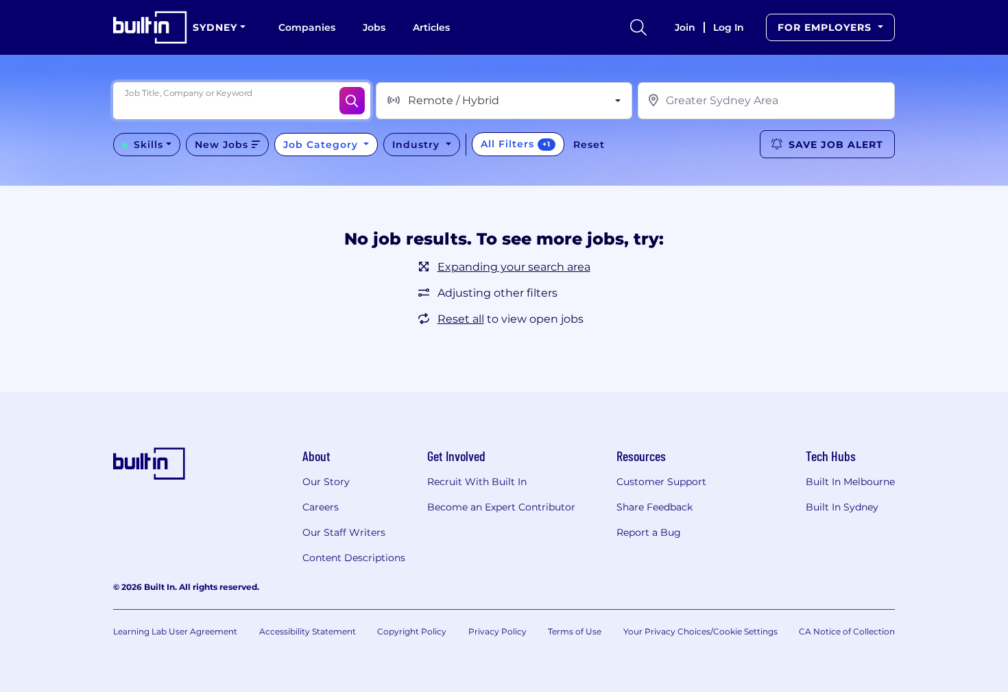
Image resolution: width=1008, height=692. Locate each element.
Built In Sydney (842, 507)
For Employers (826, 27)
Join (685, 27)
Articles (431, 27)
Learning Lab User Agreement (175, 631)
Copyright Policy (411, 631)
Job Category (322, 144)
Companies (306, 27)
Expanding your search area (513, 266)
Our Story (326, 481)
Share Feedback (654, 507)
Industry (417, 144)
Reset (589, 144)
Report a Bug (648, 532)
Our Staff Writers (343, 532)
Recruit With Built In (477, 481)
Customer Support (661, 481)
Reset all (460, 318)
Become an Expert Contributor (501, 507)
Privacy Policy (497, 631)
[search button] (638, 27)
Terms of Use (574, 631)
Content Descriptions (353, 558)
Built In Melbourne (850, 481)
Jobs (374, 27)
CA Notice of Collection (847, 631)
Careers (320, 507)
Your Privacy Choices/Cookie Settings (700, 631)
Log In (728, 27)
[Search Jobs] (352, 100)
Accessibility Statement (307, 631)
